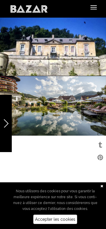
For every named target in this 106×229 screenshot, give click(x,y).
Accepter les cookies (55, 219)
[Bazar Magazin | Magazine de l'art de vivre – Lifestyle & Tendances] (29, 8)
